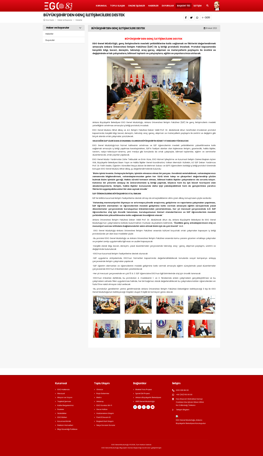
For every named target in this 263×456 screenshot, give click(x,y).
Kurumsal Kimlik (64, 421)
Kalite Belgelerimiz (65, 405)
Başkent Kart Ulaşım (105, 421)
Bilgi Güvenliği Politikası (67, 429)
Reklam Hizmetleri (65, 425)
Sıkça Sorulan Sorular (105, 425)
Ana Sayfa (50, 20)
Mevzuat (61, 393)
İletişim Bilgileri (182, 409)
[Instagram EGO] (139, 407)
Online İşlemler (136, 5)
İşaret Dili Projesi (142, 393)
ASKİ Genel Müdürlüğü (145, 401)
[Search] (207, 6)
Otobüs (99, 389)
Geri (207, 17)
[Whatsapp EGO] (148, 407)
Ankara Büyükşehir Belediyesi (148, 397)
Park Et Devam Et (103, 417)
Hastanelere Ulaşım (105, 413)
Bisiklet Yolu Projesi (143, 389)
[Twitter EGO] (135, 407)
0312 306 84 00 (182, 390)
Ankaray (100, 401)
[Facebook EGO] (144, 407)
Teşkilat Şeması (64, 401)
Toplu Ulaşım (117, 5)
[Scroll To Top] (258, 453)
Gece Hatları (102, 409)
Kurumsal (101, 5)
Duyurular (168, 5)
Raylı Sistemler (102, 393)
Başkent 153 (183, 5)
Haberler (153, 5)
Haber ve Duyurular (65, 20)
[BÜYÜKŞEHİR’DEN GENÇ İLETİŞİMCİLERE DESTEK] (154, 87)
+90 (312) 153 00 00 (184, 394)
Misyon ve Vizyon (64, 397)
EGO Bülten (62, 417)
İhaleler (60, 409)
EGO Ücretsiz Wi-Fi (104, 405)
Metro (99, 397)
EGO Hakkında (63, 389)
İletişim (197, 5)
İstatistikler (62, 413)
